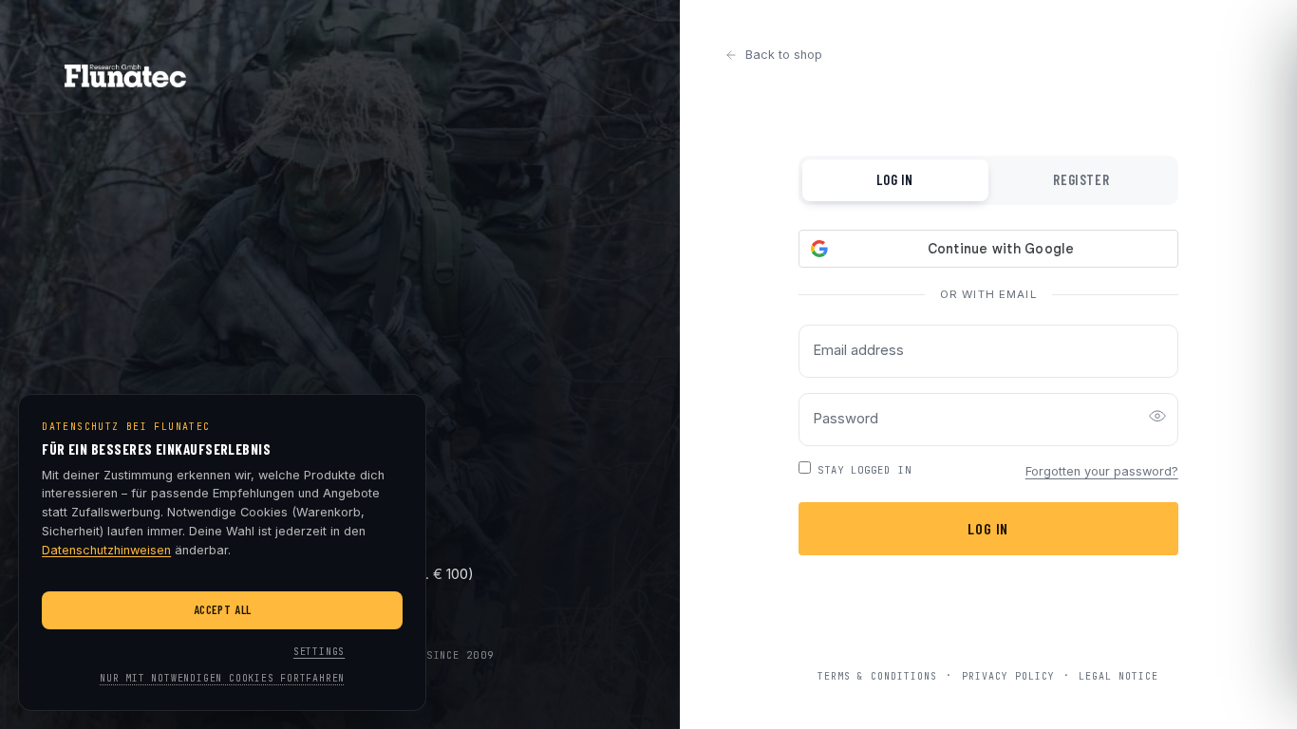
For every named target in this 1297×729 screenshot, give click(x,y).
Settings (319, 651)
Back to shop (783, 54)
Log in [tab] (894, 179)
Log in (988, 528)
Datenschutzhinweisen (106, 550)
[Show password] (1157, 419)
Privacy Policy (1008, 675)
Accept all (223, 609)
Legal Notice (1118, 675)
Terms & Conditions (877, 675)
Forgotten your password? (1101, 471)
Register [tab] (1081, 179)
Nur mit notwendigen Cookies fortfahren (222, 678)
